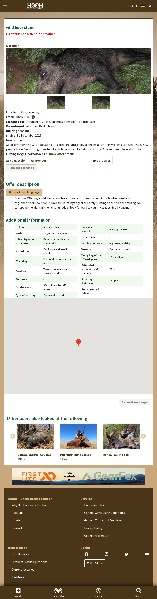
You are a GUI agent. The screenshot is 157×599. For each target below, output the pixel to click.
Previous (13, 436)
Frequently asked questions (29, 562)
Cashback (18, 577)
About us (17, 513)
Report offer (101, 160)
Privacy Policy (93, 528)
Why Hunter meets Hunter (29, 505)
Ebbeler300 (22, 117)
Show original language (23, 192)
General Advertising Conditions (104, 513)
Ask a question (16, 160)
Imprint (17, 520)
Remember (38, 160)
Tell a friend (95, 563)
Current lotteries (23, 569)
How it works (20, 554)
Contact (17, 528)
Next (143, 436)
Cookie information (97, 536)
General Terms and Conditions (104, 520)
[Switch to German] (143, 5)
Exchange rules (94, 505)
